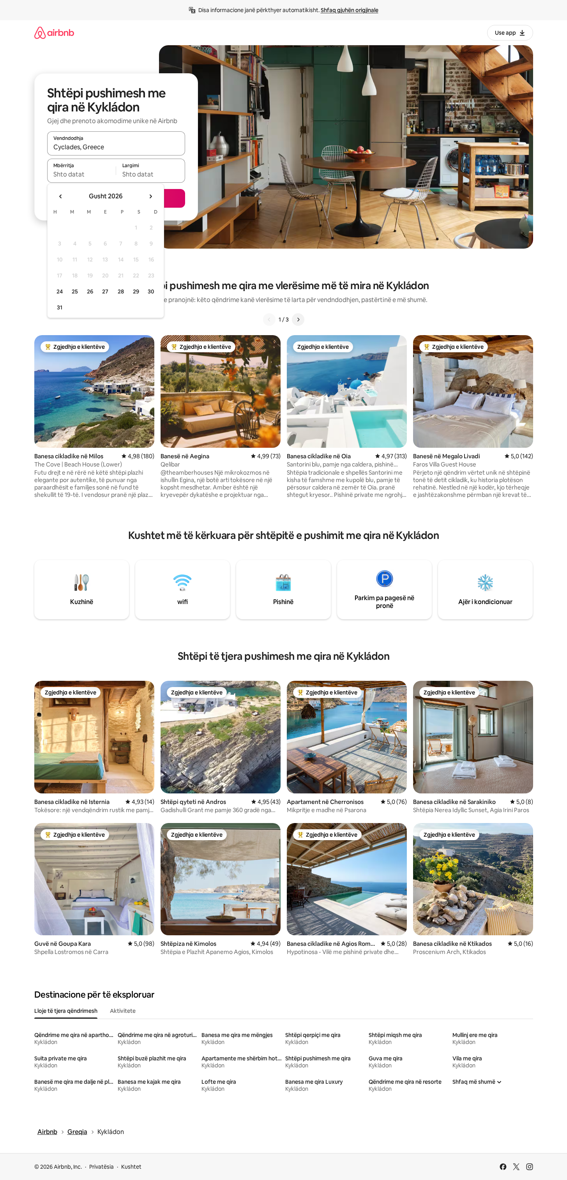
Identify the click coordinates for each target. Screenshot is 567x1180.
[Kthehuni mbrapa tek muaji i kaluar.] (60, 196)
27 (105, 291)
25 (75, 291)
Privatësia (101, 1166)
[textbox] (81, 174)
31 (59, 307)
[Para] (298, 319)
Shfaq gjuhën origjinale (349, 10)
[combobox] (116, 147)
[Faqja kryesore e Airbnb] (54, 32)
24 (60, 291)
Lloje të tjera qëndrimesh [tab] (65, 1010)
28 (121, 291)
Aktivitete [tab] (123, 1010)
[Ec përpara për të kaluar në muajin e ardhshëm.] (150, 196)
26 (90, 291)
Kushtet (131, 1166)
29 (136, 291)
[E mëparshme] (269, 319)
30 (151, 291)
